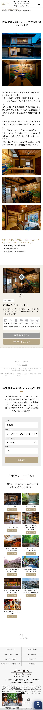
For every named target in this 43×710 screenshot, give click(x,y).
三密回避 (28, 368)
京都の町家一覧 (11, 649)
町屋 (30, 370)
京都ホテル (39, 368)
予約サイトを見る (20, 342)
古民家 (24, 370)
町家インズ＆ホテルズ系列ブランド (10, 664)
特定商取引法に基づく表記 (11, 654)
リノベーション (12, 368)
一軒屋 (24, 368)
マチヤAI (37, 706)
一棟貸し (19, 368)
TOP (3, 9)
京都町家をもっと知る (12, 9)
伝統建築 (19, 370)
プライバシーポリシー (10, 659)
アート (6, 368)
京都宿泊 (14, 370)
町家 (27, 370)
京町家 (33, 368)
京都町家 (24, 365)
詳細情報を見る (20, 335)
